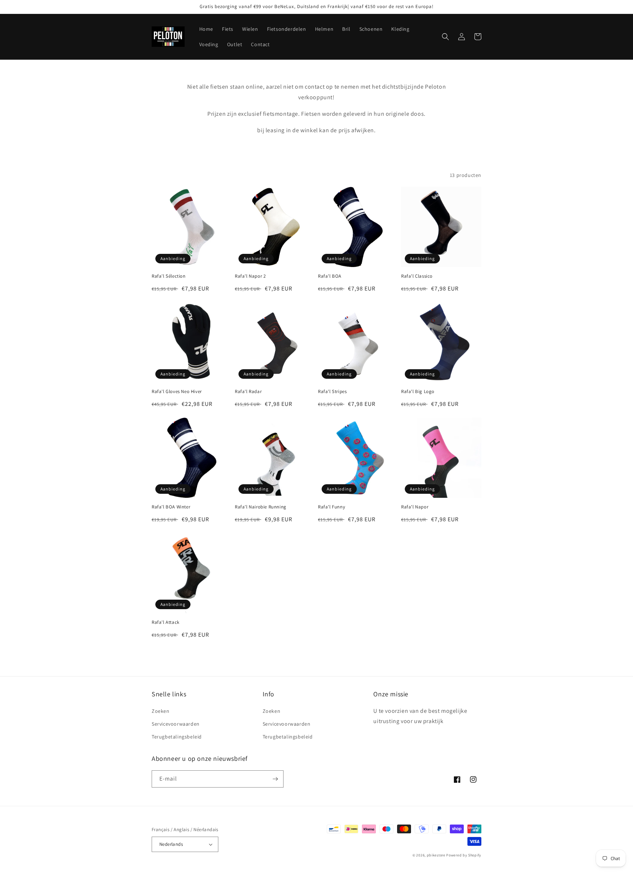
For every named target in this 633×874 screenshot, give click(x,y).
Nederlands (171, 844)
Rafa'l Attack (165, 622)
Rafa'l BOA (329, 276)
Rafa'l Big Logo (417, 392)
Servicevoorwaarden (176, 724)
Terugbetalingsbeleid (177, 736)
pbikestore (436, 855)
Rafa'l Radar (248, 392)
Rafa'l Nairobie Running (260, 507)
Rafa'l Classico (417, 276)
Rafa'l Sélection (169, 276)
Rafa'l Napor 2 (250, 276)
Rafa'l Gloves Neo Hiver (177, 392)
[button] (445, 37)
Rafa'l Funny (331, 507)
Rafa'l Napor (414, 507)
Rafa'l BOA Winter (171, 507)
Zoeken (161, 711)
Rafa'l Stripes (332, 392)
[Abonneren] (275, 779)
